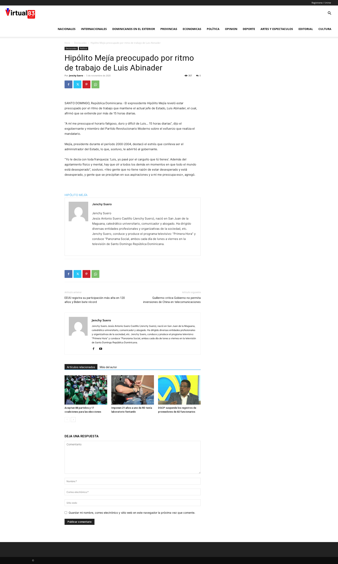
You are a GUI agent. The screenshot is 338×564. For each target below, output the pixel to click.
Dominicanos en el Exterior (133, 29)
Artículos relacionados (81, 367)
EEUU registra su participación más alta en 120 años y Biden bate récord (95, 300)
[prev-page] (67, 419)
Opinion (231, 29)
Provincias (168, 29)
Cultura (324, 29)
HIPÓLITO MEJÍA (76, 195)
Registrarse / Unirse (321, 2)
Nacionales (67, 29)
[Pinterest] (86, 84)
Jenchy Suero (76, 75)
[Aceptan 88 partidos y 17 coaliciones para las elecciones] (86, 390)
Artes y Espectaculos (277, 29)
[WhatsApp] (95, 84)
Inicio (67, 42)
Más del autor (108, 367)
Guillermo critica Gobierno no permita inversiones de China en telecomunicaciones (172, 300)
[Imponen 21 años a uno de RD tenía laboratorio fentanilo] (132, 390)
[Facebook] (68, 84)
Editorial (305, 29)
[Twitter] (77, 84)
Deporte (249, 29)
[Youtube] (102, 349)
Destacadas (80, 42)
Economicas (192, 29)
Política (213, 29)
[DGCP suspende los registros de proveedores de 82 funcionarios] (179, 390)
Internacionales (94, 29)
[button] (329, 13)
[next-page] (73, 419)
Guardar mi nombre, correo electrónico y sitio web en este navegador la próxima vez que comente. (132, 512)
